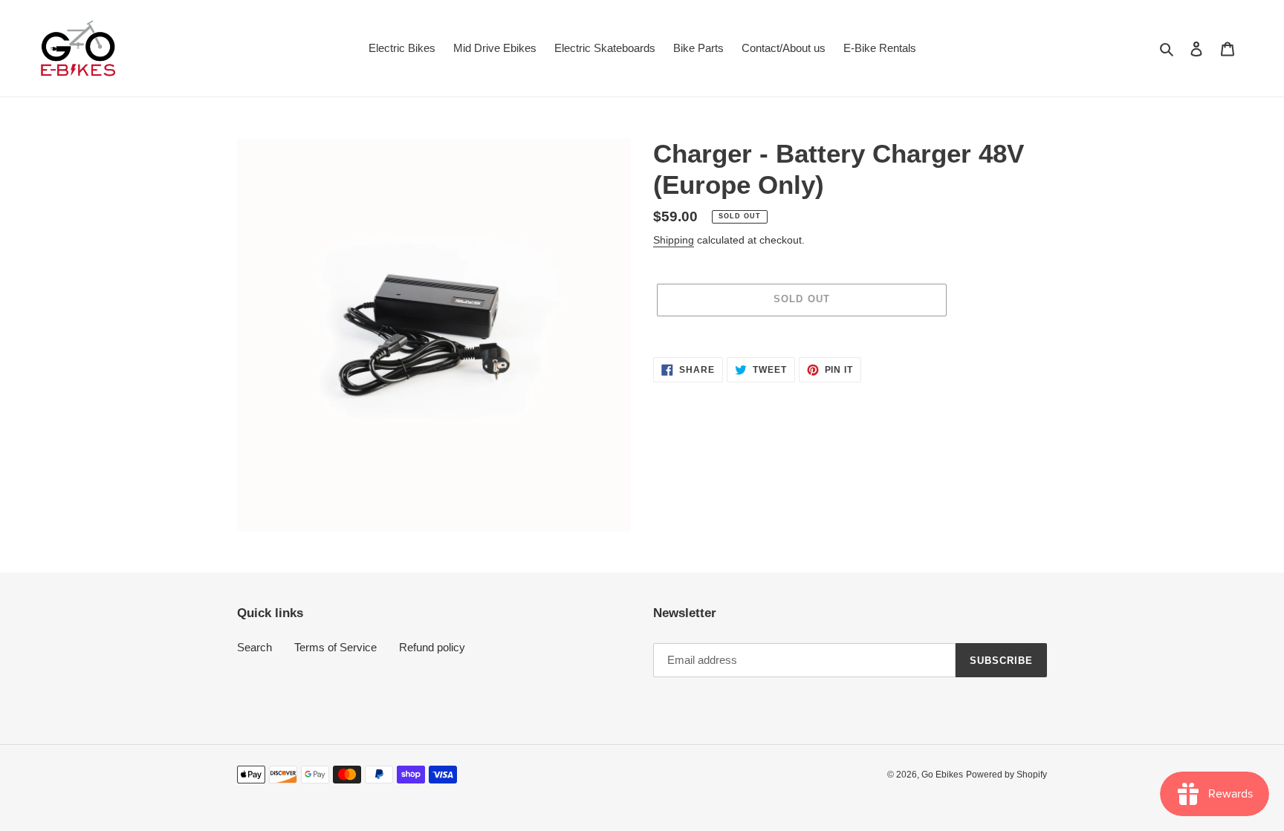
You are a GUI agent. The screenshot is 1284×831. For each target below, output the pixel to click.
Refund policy (432, 647)
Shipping (673, 240)
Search (254, 647)
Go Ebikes (942, 774)
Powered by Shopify (1006, 774)
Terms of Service (335, 647)
